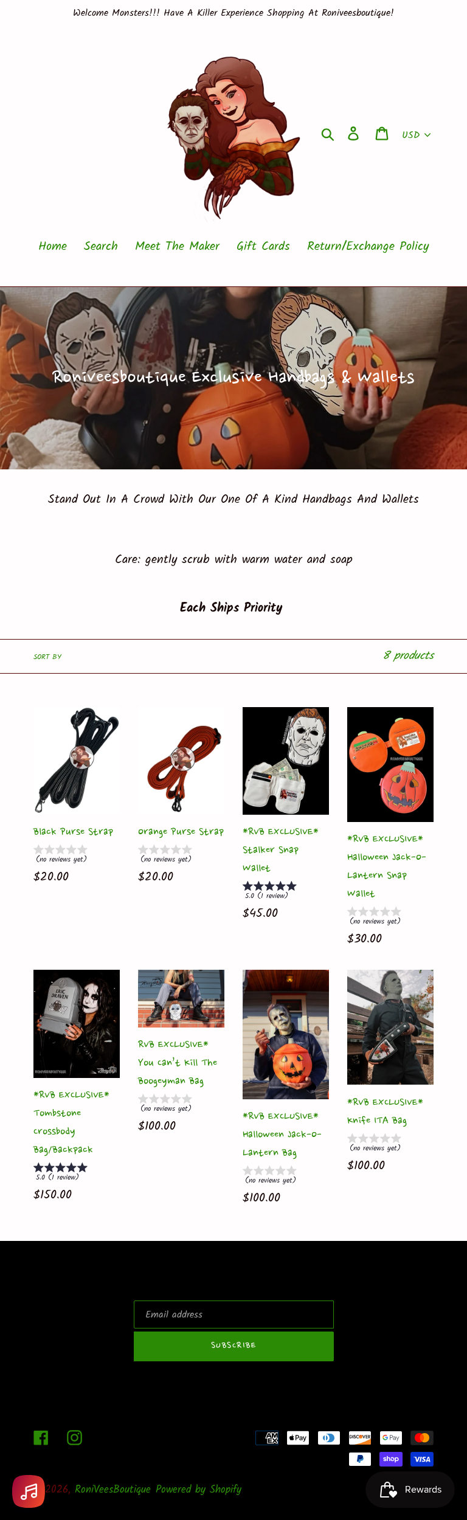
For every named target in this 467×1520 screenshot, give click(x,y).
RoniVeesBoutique (113, 1490)
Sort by (47, 657)
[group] (76, 856)
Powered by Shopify (198, 1490)
